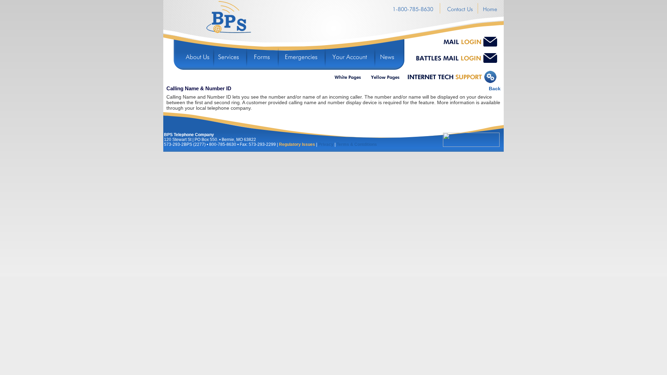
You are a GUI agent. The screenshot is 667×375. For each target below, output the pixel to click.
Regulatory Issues (297, 144)
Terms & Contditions (357, 144)
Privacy (326, 144)
